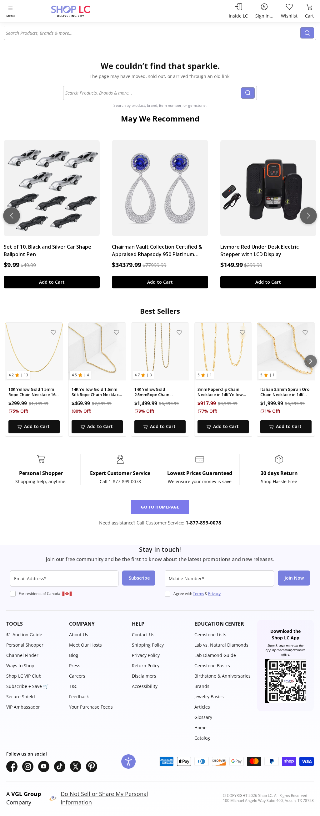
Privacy (214, 593)
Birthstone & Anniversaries (222, 676)
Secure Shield (20, 697)
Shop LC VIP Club (24, 676)
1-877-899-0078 (125, 481)
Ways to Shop (20, 666)
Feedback (79, 697)
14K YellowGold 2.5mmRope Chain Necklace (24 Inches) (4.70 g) (159, 392)
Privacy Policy (146, 655)
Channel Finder (22, 655)
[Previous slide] (11, 215)
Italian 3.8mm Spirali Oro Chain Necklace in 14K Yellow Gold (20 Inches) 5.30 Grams (284, 392)
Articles (202, 707)
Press (74, 666)
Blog (73, 655)
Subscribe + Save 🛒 (27, 686)
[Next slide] (308, 215)
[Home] (81, 11)
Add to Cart (52, 282)
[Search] (307, 33)
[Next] (310, 361)
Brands (201, 686)
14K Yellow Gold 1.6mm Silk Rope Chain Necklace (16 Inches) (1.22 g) (96, 392)
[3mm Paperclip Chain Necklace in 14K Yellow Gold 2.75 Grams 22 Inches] (223, 351)
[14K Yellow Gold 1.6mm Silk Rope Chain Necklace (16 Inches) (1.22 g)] (97, 351)
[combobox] (152, 33)
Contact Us (143, 635)
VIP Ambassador (23, 707)
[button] (34, 623)
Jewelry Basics (209, 697)
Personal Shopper (24, 645)
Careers (77, 676)
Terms (198, 593)
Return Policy (145, 666)
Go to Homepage (160, 507)
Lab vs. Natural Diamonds (221, 645)
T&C (73, 686)
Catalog (202, 738)
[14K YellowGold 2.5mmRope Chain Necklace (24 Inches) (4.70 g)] (160, 351)
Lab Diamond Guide (215, 655)
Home (200, 728)
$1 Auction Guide (24, 635)
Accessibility (145, 686)
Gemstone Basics (212, 666)
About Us (78, 635)
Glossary (203, 717)
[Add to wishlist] (53, 332)
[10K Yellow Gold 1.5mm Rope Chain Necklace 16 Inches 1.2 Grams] (34, 351)
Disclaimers (144, 676)
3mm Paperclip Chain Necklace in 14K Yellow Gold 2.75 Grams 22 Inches (220, 392)
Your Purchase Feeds (91, 707)
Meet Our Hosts (85, 645)
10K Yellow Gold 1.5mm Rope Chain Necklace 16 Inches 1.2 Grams (31, 392)
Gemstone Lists (210, 635)
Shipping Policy (148, 645)
